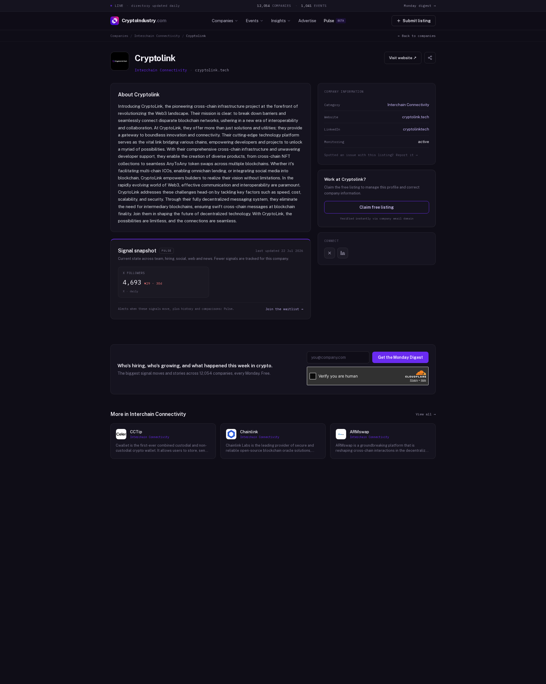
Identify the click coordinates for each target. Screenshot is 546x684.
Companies (222, 20)
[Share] (430, 57)
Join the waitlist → (284, 309)
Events (252, 20)
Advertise (307, 20)
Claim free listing (376, 207)
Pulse (334, 20)
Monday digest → (420, 5)
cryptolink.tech (415, 117)
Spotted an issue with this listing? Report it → (371, 155)
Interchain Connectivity (157, 36)
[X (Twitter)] (329, 253)
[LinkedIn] (342, 253)
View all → (426, 414)
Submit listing (417, 20)
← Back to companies (417, 36)
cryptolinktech (416, 129)
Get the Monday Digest (400, 357)
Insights (278, 20)
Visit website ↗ (403, 57)
